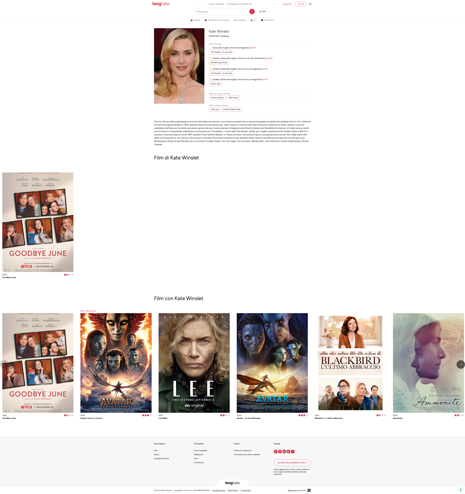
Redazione (198, 454)
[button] (461, 364)
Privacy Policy (233, 490)
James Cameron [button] (217, 97)
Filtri (264, 11)
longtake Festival (161, 458)
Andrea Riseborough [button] (231, 109)
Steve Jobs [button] (215, 84)
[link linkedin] (284, 451)
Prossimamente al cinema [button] (218, 20)
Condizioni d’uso (218, 490)
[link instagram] (280, 451)
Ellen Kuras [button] (233, 97)
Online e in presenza (242, 450)
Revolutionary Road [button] (219, 62)
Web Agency (292, 490)
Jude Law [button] (215, 109)
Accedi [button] (301, 4)
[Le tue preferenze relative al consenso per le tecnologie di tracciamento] (460, 489)
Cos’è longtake (200, 450)
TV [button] (255, 20)
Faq (195, 458)
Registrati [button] (287, 4)
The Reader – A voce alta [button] (221, 52)
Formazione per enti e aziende (247, 454)
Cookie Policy (246, 490)
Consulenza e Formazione (239, 4)
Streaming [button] (241, 20)
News (156, 454)
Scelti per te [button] (269, 20)
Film (155, 450)
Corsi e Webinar (216, 4)
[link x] (293, 451)
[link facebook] (276, 451)
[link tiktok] (289, 451)
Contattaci (199, 462)
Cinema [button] (197, 20)
